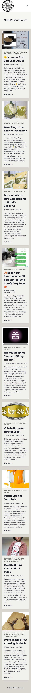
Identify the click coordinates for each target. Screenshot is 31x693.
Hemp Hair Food (19, 558)
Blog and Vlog (8, 52)
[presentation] (15, 40)
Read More (8, 94)
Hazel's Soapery (10, 64)
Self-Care (20, 53)
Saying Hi (7, 561)
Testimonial (14, 561)
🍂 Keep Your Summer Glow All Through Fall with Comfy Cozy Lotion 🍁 (15, 280)
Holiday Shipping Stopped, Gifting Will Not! (14, 356)
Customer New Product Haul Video (13, 568)
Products (20, 560)
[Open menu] (27, 6)
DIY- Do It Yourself (20, 52)
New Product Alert (10, 53)
